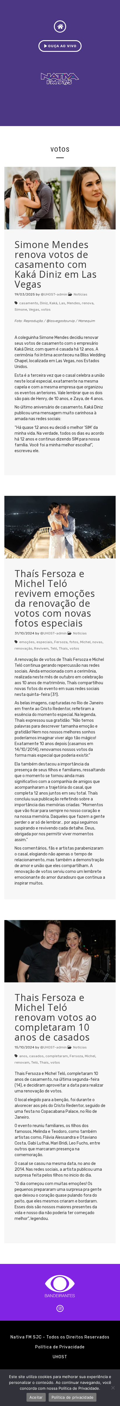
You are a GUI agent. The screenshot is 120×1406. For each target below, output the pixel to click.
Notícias (80, 294)
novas (97, 642)
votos (46, 309)
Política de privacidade (73, 1397)
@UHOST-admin (54, 294)
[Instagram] (60, 1308)
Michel (85, 642)
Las (62, 303)
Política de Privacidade (60, 1347)
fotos (73, 642)
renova (87, 303)
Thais (63, 648)
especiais (44, 642)
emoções (27, 642)
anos (23, 1056)
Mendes (73, 303)
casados (36, 1056)
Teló (53, 648)
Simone (21, 309)
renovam (22, 1062)
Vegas (34, 309)
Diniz (44, 303)
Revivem (41, 648)
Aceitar (36, 1397)
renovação (23, 648)
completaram (56, 1056)
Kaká (53, 303)
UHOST (60, 1356)
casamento (28, 303)
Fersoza (61, 642)
